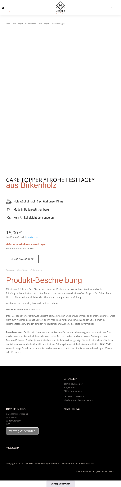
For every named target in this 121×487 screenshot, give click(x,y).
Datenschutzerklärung (17, 413)
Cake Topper (17, 23)
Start (8, 23)
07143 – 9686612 (76, 396)
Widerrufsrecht (13, 420)
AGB (8, 424)
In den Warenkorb (22, 258)
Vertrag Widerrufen (22, 431)
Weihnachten (30, 23)
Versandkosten (31, 237)
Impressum (11, 417)
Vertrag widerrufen (60, 483)
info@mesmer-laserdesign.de (78, 400)
